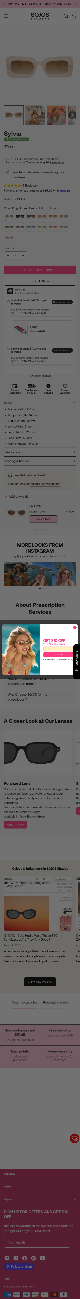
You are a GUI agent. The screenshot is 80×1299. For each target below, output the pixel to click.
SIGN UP (59, 655)
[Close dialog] (75, 627)
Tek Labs (46, 683)
